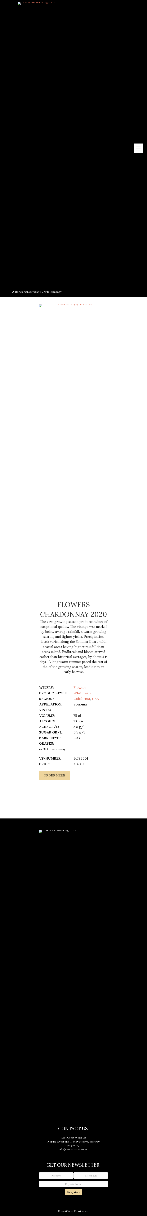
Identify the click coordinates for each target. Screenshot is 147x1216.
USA (95, 698)
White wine (83, 693)
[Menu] (138, 148)
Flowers (80, 687)
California (82, 698)
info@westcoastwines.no (73, 1149)
